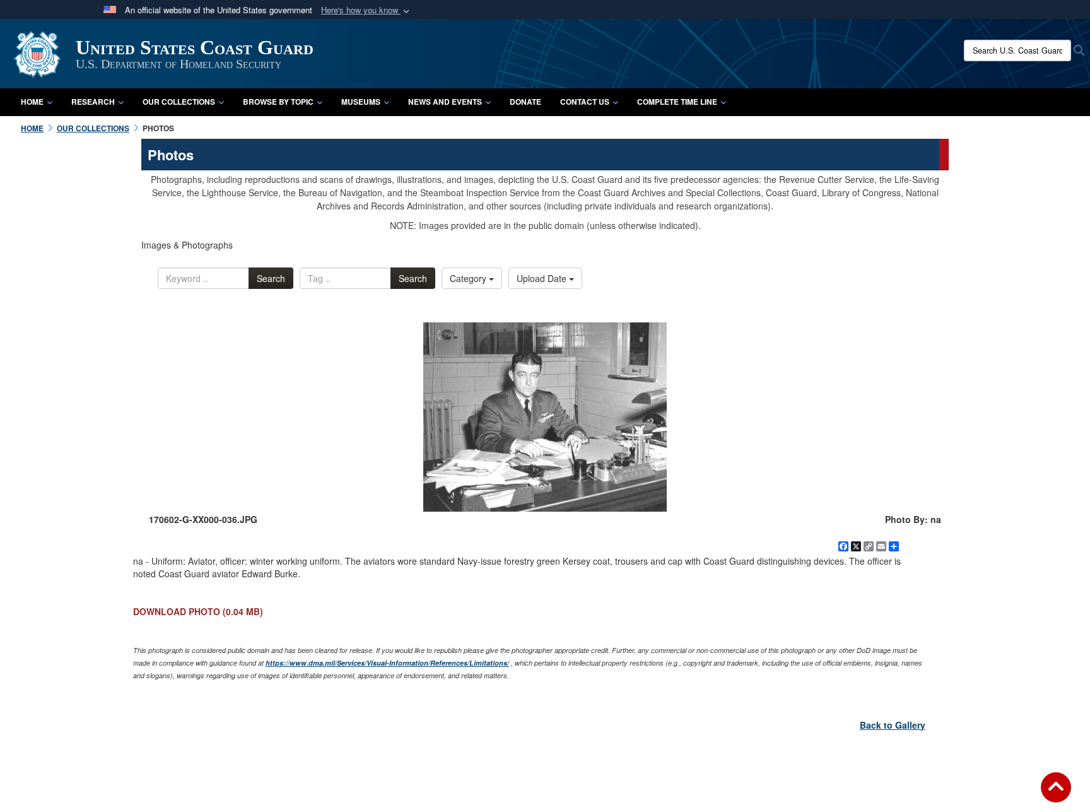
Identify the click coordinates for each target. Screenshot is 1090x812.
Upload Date (543, 278)
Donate (525, 101)
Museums (360, 101)
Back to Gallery (892, 725)
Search (271, 278)
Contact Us (584, 101)
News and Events (445, 101)
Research (93, 101)
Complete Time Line (677, 101)
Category (469, 278)
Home (32, 101)
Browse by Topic (278, 101)
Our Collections (179, 101)
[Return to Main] (1056, 795)
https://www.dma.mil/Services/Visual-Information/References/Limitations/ (387, 663)
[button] (366, 10)
